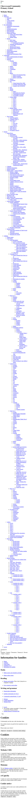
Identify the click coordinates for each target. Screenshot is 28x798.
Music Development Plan (19, 74)
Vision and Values (11, 33)
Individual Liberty (17, 109)
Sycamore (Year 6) (14, 130)
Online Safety (13, 97)
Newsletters (13, 134)
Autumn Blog (16, 268)
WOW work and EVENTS (20, 447)
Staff (8, 19)
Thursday (15, 513)
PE (14, 387)
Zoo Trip (15, 123)
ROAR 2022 (16, 544)
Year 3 (14, 102)
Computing (12, 69)
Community (13, 215)
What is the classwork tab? (16, 637)
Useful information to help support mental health (19, 207)
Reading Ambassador (15, 227)
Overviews (9, 58)
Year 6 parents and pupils (19, 209)
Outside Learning (20, 409)
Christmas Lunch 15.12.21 (20, 467)
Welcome (9, 18)
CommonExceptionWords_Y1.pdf (12, 696)
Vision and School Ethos (16, 34)
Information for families (19, 279)
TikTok (12, 183)
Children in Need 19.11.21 (20, 458)
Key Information (8, 24)
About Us (6, 16)
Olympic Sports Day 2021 (19, 84)
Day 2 (17, 587)
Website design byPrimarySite (11, 711)
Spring (14, 504)
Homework (16, 258)
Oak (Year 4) (13, 127)
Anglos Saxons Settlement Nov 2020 (21, 475)
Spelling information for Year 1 (11, 693)
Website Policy (7, 701)
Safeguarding (10, 52)
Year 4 (14, 104)
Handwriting (19, 438)
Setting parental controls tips (17, 188)
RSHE (11, 90)
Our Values (12, 36)
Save (14, 796)
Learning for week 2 (18, 576)
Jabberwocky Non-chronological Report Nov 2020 (21, 479)
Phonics (15, 62)
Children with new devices (16, 181)
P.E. (11, 81)
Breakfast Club (10, 195)
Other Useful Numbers (18, 226)
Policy (14, 91)
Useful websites (17, 259)
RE (14, 380)
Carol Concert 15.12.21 (19, 470)
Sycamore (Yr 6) (14, 509)
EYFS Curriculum (17, 241)
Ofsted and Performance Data (14, 54)
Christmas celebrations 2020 (17, 536)
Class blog (15, 252)
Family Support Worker (16, 211)
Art (11, 70)
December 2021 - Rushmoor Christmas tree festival (20, 150)
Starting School (10, 229)
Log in (5, 647)
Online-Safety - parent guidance (14, 170)
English (12, 61)
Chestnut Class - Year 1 (15, 563)
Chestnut (12, 573)
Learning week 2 (17, 602)
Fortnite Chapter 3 (14, 186)
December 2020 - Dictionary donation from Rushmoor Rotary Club (20, 157)
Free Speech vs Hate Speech (17, 174)
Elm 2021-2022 (17, 356)
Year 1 (14, 99)
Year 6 (14, 106)
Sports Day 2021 (20, 487)
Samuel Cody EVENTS (19, 86)
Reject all (3, 730)
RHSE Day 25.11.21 (21, 461)
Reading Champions (15, 549)
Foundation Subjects (18, 327)
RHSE (17, 309)
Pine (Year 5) (13, 129)
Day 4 (17, 590)
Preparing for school (15, 234)
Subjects (9, 59)
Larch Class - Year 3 (15, 566)
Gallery (8, 522)
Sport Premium (10, 31)
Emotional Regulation (18, 43)
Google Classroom (11, 633)
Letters (14, 270)
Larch (11, 581)
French (14, 394)
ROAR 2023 (16, 543)
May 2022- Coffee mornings (20, 140)
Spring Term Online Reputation (22, 343)
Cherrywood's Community (13, 201)
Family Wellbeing (14, 202)
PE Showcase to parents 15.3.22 (20, 449)
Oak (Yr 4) (12, 411)
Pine (11, 611)
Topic (14, 290)
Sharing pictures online (15, 190)
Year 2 (14, 101)
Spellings (18, 287)
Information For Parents (19, 93)
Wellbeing (9, 644)
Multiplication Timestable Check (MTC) (19, 414)
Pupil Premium (10, 30)
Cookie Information (8, 700)
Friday (14, 515)
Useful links (16, 205)
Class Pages (10, 238)
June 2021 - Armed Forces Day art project (19, 153)
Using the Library (17, 554)
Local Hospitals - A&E (18, 218)
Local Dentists (16, 220)
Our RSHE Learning (18, 95)
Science (12, 68)
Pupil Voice (10, 538)
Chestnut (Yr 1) (14, 254)
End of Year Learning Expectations (18, 507)
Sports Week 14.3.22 (21, 451)
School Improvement (12, 51)
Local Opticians (17, 222)
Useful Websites (17, 265)
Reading (15, 63)
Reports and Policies (15, 47)
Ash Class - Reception (15, 562)
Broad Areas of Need (15, 48)
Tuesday (15, 511)
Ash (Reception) (14, 118)
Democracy (16, 112)
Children (6, 236)
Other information (17, 273)
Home (5, 15)
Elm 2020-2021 (17, 358)
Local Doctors (16, 216)
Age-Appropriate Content (16, 176)
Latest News (10, 133)
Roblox (12, 184)
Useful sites (16, 359)
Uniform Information (12, 168)
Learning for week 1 (18, 574)
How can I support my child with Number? (21, 250)
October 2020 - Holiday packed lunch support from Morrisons (19, 161)
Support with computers (19, 212)
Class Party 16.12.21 (21, 472)
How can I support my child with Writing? (21, 247)
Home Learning (11, 558)
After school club (11, 197)
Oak (11, 593)
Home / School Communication (14, 198)
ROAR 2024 (16, 541)
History (12, 79)
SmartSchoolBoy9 (14, 173)
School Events (13, 136)
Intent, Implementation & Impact (15, 56)
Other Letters (13, 199)
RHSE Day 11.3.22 (21, 454)
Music (11, 73)
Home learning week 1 (18, 579)
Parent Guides (13, 41)
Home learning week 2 (18, 580)
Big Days (15, 377)
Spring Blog (16, 266)
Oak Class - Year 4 (14, 568)
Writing (15, 65)
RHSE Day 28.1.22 (21, 473)
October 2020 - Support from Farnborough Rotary (20, 164)
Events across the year (18, 301)
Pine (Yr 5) (12, 488)
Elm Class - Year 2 (14, 565)
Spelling (18, 324)
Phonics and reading (9, 681)
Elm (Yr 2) (12, 295)
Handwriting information (10, 691)
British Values (13, 37)
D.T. (11, 72)
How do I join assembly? (16, 643)
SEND (8, 38)
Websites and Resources (16, 44)
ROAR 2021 (16, 545)
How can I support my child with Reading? (21, 245)
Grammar (18, 440)
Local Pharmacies (17, 219)
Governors (9, 23)
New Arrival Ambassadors (16, 547)
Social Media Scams (15, 180)
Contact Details (10, 20)
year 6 (11, 531)
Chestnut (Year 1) (14, 119)
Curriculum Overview (18, 94)
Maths (11, 66)
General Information (12, 29)
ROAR (12, 540)
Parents (5, 131)
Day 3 (17, 588)
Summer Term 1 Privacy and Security (23, 347)
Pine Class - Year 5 (14, 569)
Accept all (9, 730)
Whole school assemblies (16, 537)
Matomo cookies (9, 768)
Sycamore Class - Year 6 (16, 570)
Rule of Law (16, 111)
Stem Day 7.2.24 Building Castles (20, 313)
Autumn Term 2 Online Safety (23, 339)
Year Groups (10, 116)
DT (14, 122)
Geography (12, 80)
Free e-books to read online (10, 685)
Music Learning (17, 76)
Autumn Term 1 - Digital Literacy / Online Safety (23, 335)
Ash (11, 572)
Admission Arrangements (13, 26)
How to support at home (19, 243)
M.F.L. (11, 88)
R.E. (11, 87)
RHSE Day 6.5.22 (20, 452)
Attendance (9, 49)
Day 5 (17, 591)
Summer (15, 505)
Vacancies (9, 22)
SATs (14, 318)
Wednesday (16, 512)
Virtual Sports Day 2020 (19, 83)
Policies (9, 27)
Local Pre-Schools (17, 224)
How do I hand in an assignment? (18, 638)
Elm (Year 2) (13, 120)
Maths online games (9, 675)
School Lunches (11, 169)
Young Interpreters (14, 548)
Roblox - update (14, 172)
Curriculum (6, 55)
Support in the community (19, 213)
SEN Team (12, 40)
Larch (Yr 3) (13, 363)
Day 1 (17, 586)
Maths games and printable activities (12, 672)
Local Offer (13, 45)
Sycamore (12, 615)
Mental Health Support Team (20, 204)
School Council (14, 555)
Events (14, 412)
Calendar (9, 166)
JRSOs (11, 556)
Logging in (12, 634)
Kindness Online (14, 177)
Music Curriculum (17, 77)
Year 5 (14, 105)
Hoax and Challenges (15, 187)
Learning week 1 (17, 594)
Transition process (14, 233)
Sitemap (6, 699)
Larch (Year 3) (13, 126)
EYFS (14, 98)
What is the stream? (15, 636)
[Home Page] (1, 2)
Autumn (15, 402)
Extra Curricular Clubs (12, 194)
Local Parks (16, 223)
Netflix (11, 179)
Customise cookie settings (19, 730)
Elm (11, 577)
